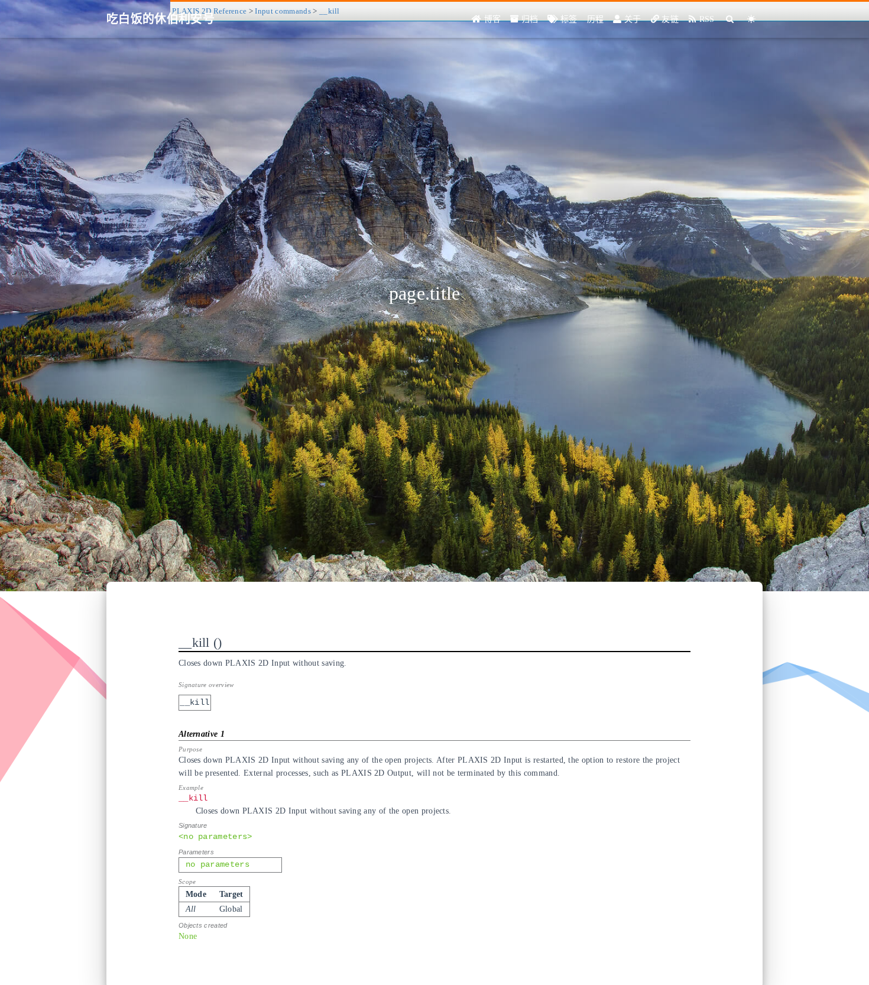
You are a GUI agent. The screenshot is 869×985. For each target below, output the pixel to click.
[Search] (730, 19)
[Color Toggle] (752, 19)
